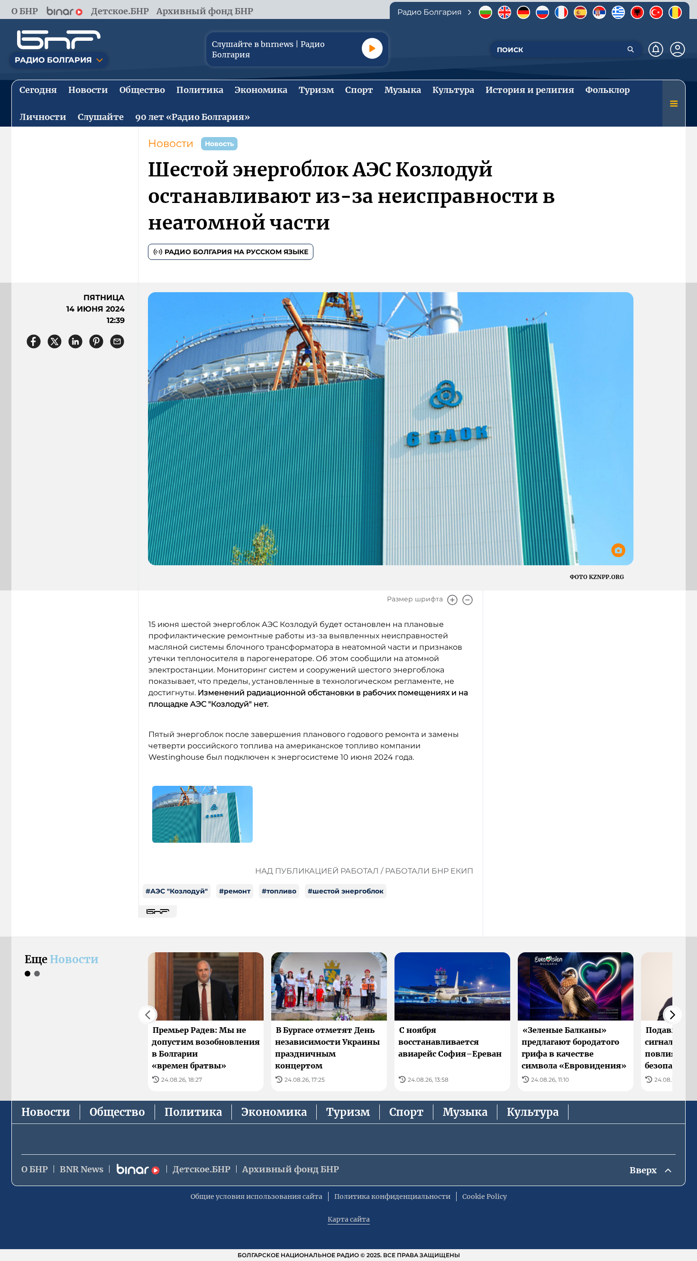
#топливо (279, 891)
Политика (193, 1112)
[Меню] (673, 103)
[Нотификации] (656, 49)
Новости (170, 143)
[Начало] (59, 39)
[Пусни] (372, 48)
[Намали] (467, 600)
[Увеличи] (452, 600)
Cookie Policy (484, 1196)
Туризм (348, 1112)
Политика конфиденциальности (392, 1196)
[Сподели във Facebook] (33, 341)
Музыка (465, 1112)
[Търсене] (630, 49)
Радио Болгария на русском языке (236, 252)
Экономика (274, 1112)
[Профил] (677, 49)
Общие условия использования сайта (256, 1196)
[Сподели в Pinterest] (96, 341)
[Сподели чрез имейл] (117, 341)
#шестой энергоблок (346, 891)
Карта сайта (349, 1219)
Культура (533, 1112)
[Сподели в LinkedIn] (75, 341)
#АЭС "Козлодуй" (177, 891)
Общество (117, 1112)
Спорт (406, 1112)
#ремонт (234, 891)
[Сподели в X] (54, 341)
